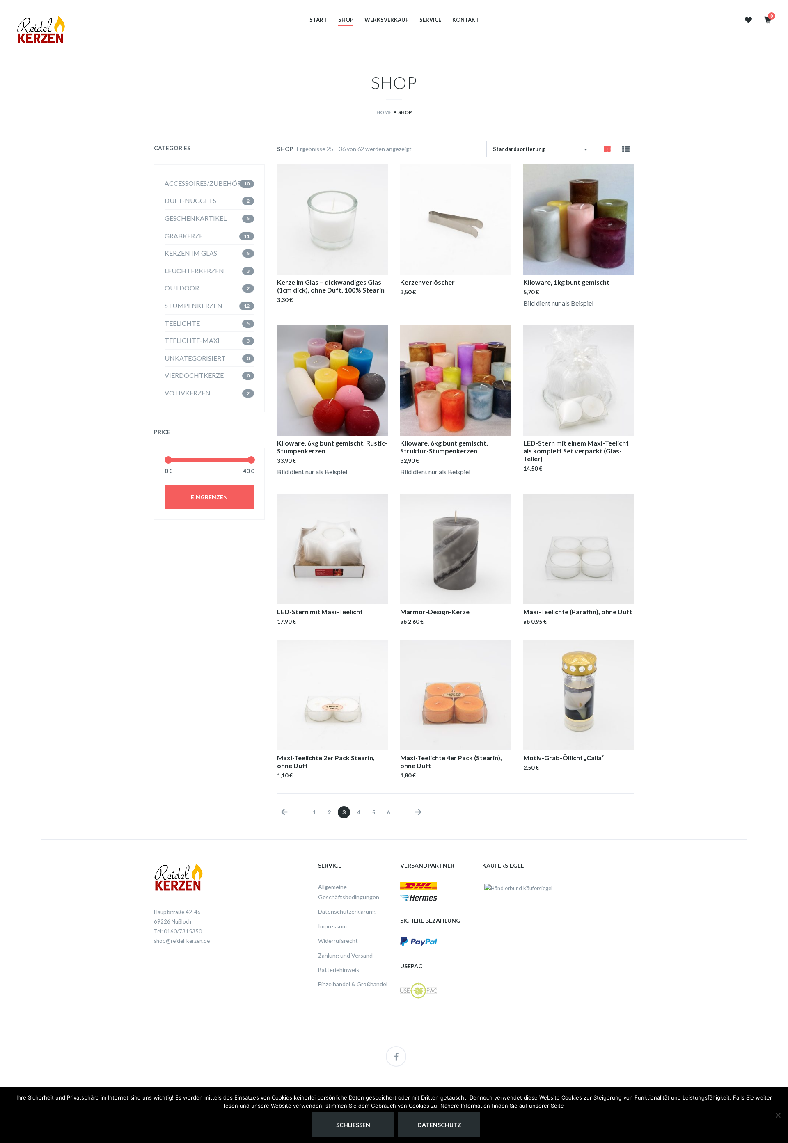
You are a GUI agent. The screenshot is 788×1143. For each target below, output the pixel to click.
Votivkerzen (188, 393)
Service (430, 20)
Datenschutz (439, 1124)
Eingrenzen (209, 497)
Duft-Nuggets (190, 200)
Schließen (353, 1124)
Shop (345, 20)
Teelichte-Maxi (192, 340)
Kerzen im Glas (191, 253)
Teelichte (182, 323)
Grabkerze (184, 236)
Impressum (332, 926)
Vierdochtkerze (194, 375)
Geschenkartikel (196, 218)
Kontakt (465, 20)
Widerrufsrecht (338, 940)
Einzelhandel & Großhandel (352, 984)
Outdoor (182, 288)
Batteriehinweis (338, 969)
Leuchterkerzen (194, 270)
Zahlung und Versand (345, 955)
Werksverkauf (386, 20)
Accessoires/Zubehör (203, 183)
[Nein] (778, 1115)
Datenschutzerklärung (347, 911)
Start (318, 20)
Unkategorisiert (195, 358)
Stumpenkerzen (193, 305)
